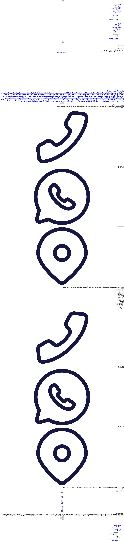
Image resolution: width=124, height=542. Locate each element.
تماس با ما (115, 15)
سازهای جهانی (117, 7)
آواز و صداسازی (117, 9)
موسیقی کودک (117, 5)
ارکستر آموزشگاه (114, 13)
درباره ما (116, 12)
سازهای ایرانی (120, 290)
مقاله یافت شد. (120, 48)
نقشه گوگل (121, 488)
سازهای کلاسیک (120, 289)
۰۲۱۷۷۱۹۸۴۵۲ (120, 166)
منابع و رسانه (115, 20)
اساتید (119, 4)
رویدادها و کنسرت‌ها (113, 19)
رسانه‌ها (122, 301)
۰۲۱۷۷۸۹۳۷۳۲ (120, 167)
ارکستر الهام (121, 306)
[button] (62, 491)
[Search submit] (123, 47)
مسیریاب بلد (121, 489)
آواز (123, 296)
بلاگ (117, 17)
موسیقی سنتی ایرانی (116, 8)
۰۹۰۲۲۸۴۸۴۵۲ (120, 226)
